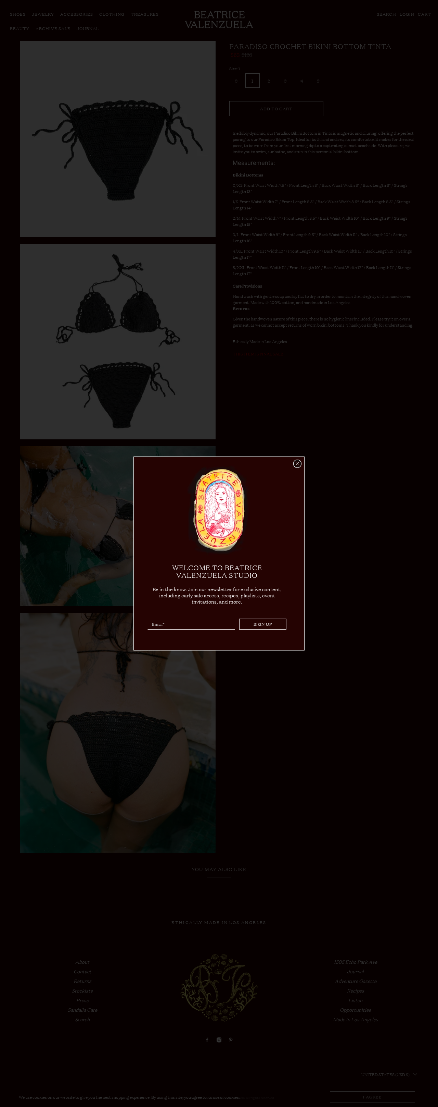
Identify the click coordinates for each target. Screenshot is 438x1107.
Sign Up (263, 624)
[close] (297, 463)
